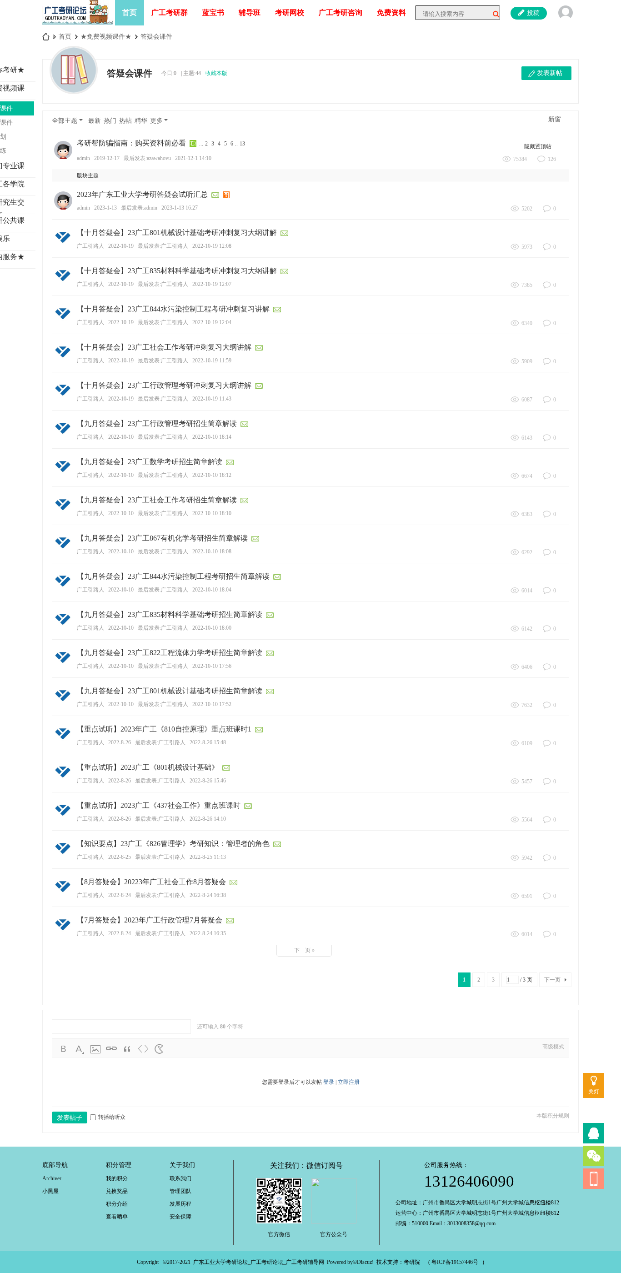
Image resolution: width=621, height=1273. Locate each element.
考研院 (412, 1262)
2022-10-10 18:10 (211, 513)
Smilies (159, 1049)
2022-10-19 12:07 (211, 284)
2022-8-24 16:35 (208, 933)
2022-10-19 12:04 (211, 322)
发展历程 (180, 1204)
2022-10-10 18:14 (211, 437)
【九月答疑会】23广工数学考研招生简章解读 (149, 462)
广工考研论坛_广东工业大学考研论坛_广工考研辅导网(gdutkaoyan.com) (46, 36)
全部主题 (64, 120)
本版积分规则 (552, 1116)
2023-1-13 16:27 (179, 208)
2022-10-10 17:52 (211, 704)
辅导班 (249, 12)
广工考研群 (169, 12)
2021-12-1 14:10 (193, 158)
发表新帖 (549, 73)
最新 (94, 120)
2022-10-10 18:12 (211, 475)
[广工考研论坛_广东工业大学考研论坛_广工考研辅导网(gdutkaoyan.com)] (77, 12)
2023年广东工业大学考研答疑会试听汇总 (142, 194)
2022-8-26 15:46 (208, 780)
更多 (156, 120)
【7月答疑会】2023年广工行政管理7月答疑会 (149, 920)
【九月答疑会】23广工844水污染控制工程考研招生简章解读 (173, 576)
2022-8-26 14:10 (208, 819)
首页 (129, 12)
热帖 (125, 120)
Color (79, 1049)
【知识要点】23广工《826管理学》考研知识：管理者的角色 (173, 843)
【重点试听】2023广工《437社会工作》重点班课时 (158, 805)
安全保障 (180, 1216)
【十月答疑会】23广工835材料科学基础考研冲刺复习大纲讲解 (177, 271)
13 (242, 143)
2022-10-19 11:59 (211, 360)
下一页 (552, 980)
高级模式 (553, 1046)
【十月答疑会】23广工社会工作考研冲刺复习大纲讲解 (164, 347)
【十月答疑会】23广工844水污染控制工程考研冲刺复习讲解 (173, 309)
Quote (127, 1049)
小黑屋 (50, 1191)
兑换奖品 (117, 1191)
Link (111, 1049)
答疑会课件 (156, 36)
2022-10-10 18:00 (211, 628)
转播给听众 (111, 1117)
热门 (110, 120)
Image (95, 1049)
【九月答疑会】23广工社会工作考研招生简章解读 (157, 500)
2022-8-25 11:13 (208, 857)
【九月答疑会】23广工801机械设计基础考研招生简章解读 (169, 691)
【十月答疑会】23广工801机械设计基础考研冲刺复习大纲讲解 (177, 232)
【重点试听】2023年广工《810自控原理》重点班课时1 (164, 729)
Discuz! (365, 1262)
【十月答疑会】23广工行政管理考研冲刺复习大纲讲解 (164, 385)
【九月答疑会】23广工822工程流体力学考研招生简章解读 (169, 653)
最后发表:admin (139, 208)
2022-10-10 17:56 (211, 666)
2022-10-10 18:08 (211, 551)
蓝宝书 (213, 12)
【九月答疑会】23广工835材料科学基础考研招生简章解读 (169, 614)
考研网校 (289, 12)
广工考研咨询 (340, 12)
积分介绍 (117, 1204)
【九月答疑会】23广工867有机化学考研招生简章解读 (162, 538)
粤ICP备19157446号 (454, 1262)
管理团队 (180, 1191)
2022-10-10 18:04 (211, 589)
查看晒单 (117, 1216)
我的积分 (117, 1178)
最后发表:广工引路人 (163, 246)
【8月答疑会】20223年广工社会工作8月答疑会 (151, 882)
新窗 (554, 119)
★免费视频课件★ (105, 36)
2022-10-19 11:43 (211, 399)
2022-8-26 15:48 (208, 742)
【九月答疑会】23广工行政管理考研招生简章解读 (157, 423)
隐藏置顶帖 (537, 146)
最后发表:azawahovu (147, 158)
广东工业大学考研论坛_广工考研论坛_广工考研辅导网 (258, 1262)
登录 (328, 1082)
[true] (493, 14)
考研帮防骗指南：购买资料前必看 (131, 143)
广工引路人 (90, 246)
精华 (141, 120)
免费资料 (391, 12)
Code (143, 1049)
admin (83, 158)
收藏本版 (216, 73)
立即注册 (349, 1082)
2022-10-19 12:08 (211, 246)
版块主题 (88, 175)
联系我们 (180, 1178)
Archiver (51, 1178)
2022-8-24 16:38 (208, 895)
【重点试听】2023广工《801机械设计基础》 (148, 767)
